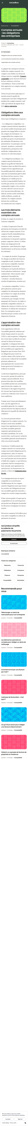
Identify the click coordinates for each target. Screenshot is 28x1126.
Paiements (7, 565)
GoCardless (10, 43)
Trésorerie (21, 565)
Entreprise (21, 575)
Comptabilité (15, 25)
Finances (7, 575)
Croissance (20, 570)
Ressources (4, 25)
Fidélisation (7, 570)
